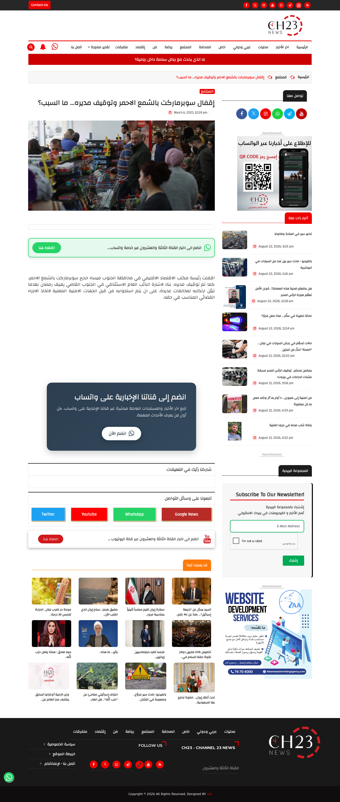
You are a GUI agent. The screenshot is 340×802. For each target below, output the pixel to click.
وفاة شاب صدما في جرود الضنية (290, 425)
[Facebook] (246, 5)
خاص (222, 47)
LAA (209, 794)
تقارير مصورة (100, 47)
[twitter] (253, 114)
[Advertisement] (121, 335)
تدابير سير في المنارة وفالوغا (293, 234)
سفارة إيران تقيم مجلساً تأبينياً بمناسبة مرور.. (146, 612)
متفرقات (121, 47)
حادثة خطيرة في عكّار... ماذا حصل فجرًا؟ (287, 316)
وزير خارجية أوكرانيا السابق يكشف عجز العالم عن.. (52, 697)
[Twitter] (255, 5)
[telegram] (290, 5)
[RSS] (307, 5)
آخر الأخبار (282, 47)
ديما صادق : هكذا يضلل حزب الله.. (53, 654)
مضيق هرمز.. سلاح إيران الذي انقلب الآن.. (99, 612)
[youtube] (301, 114)
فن (155, 47)
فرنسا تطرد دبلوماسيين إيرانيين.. (150, 654)
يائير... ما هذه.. (108, 652)
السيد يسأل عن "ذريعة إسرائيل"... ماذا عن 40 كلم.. (193, 612)
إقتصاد (140, 47)
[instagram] (264, 5)
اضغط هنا (47, 247)
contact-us (39, 5)
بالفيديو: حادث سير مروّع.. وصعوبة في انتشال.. (149, 697)
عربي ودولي (242, 47)
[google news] (298, 5)
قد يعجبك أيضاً (197, 565)
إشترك (293, 560)
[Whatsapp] (281, 5)
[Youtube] (272, 5)
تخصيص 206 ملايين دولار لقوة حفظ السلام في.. (195, 654)
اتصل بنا (76, 47)
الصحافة (205, 47)
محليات (263, 47)
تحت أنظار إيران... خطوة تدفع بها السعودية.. (196, 700)
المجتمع (185, 47)
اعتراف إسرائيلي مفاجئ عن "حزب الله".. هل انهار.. (100, 697)
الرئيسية (302, 47)
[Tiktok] (139, 765)
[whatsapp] (55, 47)
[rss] (161, 764)
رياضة (168, 47)
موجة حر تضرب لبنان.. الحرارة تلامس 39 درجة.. (53, 612)
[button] (43, 46)
